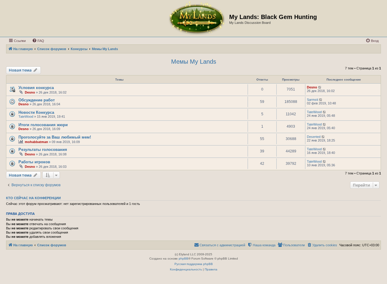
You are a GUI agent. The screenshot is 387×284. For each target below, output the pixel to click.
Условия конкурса (36, 87)
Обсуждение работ (36, 100)
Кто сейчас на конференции (33, 198)
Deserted (313, 137)
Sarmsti (312, 99)
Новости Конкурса (36, 112)
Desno (30, 92)
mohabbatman (36, 142)
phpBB (183, 258)
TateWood (25, 116)
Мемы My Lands (193, 61)
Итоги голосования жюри (43, 125)
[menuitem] (38, 40)
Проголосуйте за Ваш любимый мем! (54, 137)
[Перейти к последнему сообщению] (320, 87)
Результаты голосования (42, 149)
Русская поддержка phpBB (193, 264)
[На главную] (196, 18)
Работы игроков (34, 162)
